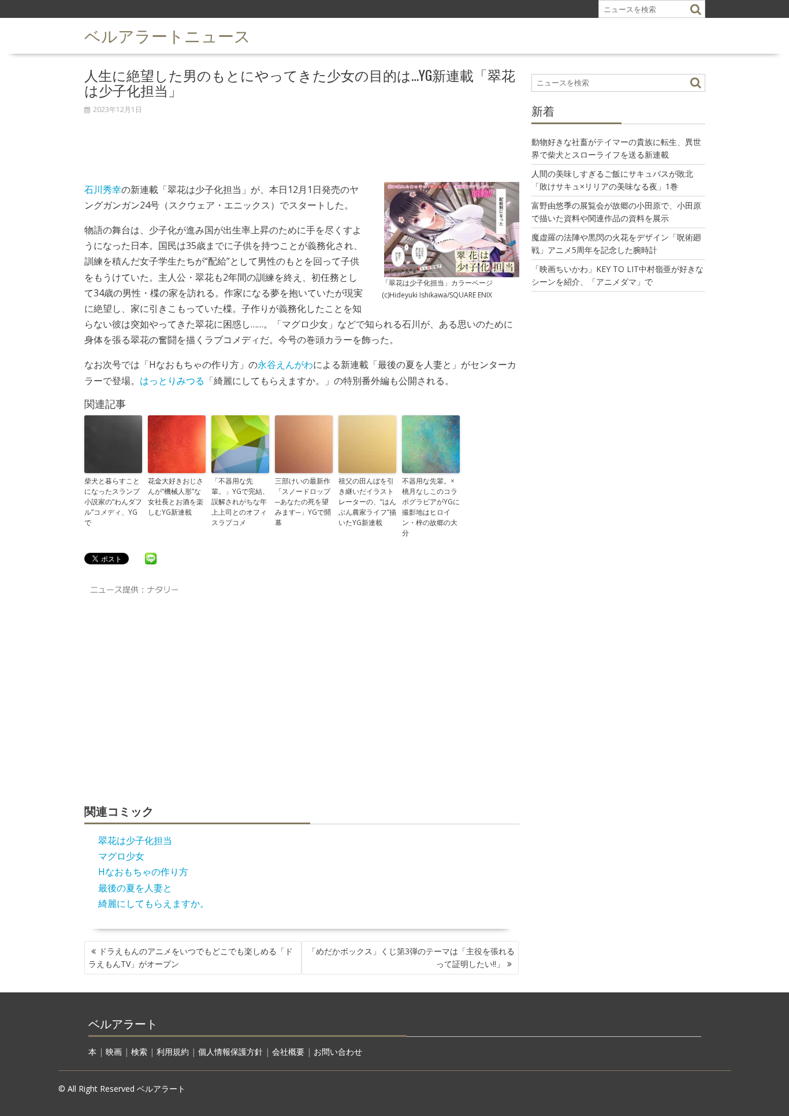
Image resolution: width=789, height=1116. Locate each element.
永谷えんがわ (285, 364)
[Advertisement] (301, 142)
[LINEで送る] (151, 558)
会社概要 (288, 1051)
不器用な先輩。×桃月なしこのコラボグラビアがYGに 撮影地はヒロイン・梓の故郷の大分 (431, 507)
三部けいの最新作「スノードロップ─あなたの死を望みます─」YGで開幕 (303, 501)
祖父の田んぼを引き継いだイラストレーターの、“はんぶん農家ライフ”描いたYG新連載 (367, 501)
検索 (139, 1051)
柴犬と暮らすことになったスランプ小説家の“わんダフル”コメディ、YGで (113, 501)
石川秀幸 (102, 189)
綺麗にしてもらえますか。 (153, 903)
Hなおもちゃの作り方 (143, 871)
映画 (114, 1051)
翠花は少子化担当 (135, 840)
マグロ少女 (121, 856)
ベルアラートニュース (167, 35)
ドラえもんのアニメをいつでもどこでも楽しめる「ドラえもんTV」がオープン (190, 957)
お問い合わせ (338, 1051)
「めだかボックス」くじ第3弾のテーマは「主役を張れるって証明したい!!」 (411, 957)
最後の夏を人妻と (135, 887)
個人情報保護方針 (230, 1051)
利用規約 (173, 1051)
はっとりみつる (172, 380)
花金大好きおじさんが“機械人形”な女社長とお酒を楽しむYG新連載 (175, 496)
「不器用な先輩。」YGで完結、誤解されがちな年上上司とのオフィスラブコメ (240, 501)
